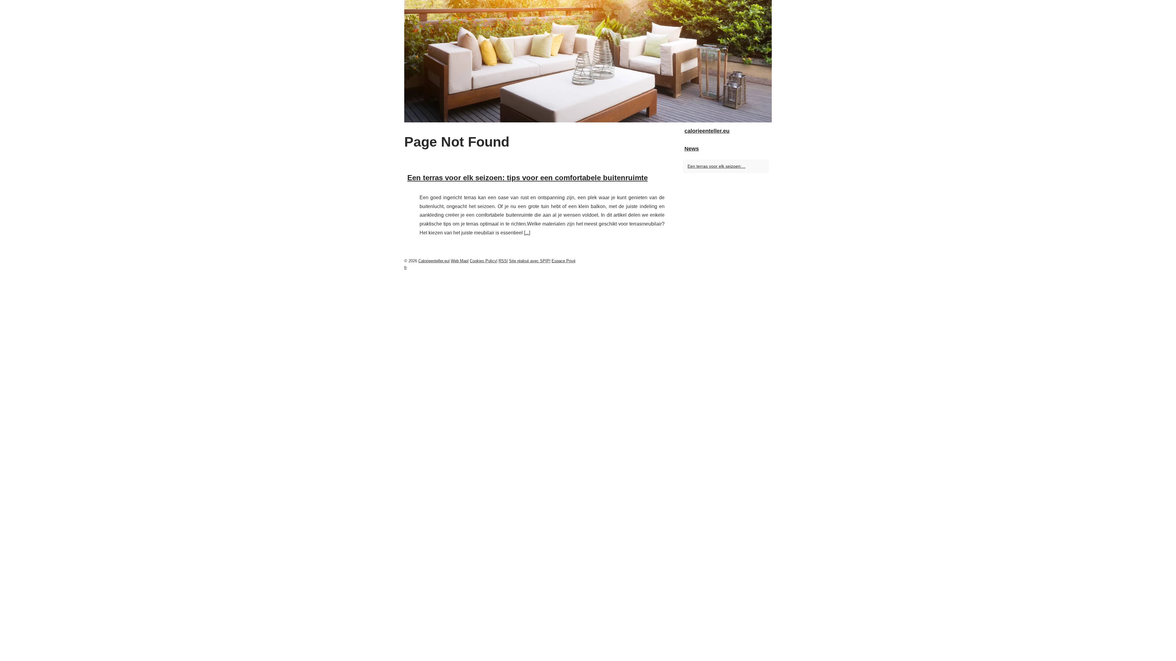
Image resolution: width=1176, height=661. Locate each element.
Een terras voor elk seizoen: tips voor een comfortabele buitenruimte (527, 178)
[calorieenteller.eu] (588, 61)
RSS (503, 261)
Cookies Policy (483, 261)
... (527, 232)
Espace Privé (563, 261)
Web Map (459, 261)
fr (405, 267)
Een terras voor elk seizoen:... (716, 166)
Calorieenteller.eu (433, 261)
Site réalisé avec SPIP (529, 261)
